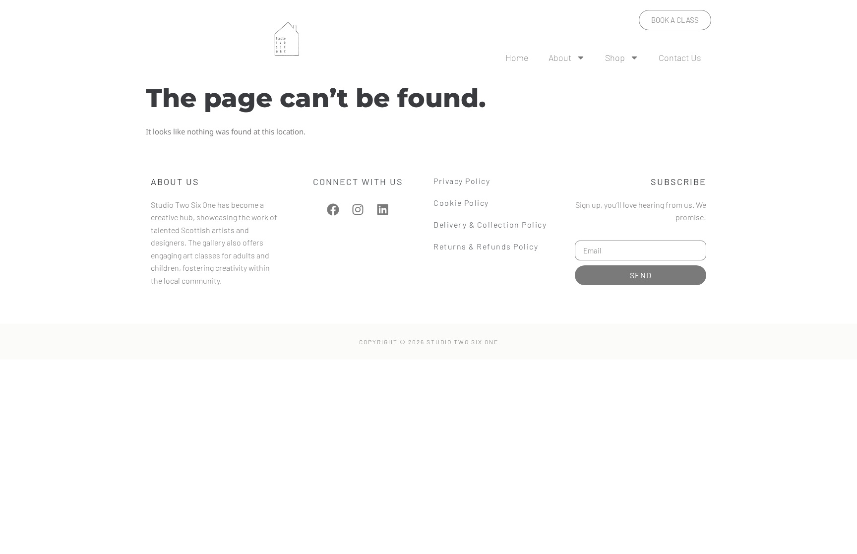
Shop (615, 57)
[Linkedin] (382, 209)
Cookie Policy (461, 202)
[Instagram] (358, 209)
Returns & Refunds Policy (485, 246)
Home (517, 57)
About (560, 57)
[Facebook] (333, 209)
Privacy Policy (461, 180)
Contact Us (680, 57)
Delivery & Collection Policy (490, 224)
